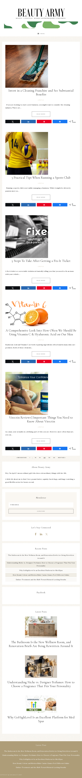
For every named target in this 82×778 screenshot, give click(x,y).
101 (49, 457)
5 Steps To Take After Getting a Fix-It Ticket (41, 261)
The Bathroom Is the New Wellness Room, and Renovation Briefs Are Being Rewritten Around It (41, 644)
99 (40, 457)
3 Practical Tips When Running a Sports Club (41, 178)
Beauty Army (41, 15)
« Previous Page (21, 457)
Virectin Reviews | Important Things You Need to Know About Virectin (41, 419)
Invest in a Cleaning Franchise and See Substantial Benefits (41, 92)
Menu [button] (42, 33)
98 (35, 457)
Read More (41, 114)
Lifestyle (41, 100)
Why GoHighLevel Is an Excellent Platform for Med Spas (41, 570)
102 (54, 457)
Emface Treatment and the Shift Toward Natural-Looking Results (41, 580)
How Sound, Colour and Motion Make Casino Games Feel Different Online (41, 575)
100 (44, 457)
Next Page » (62, 457)
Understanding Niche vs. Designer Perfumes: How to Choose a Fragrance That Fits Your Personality (41, 684)
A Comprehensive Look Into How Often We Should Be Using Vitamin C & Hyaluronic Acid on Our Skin (41, 332)
